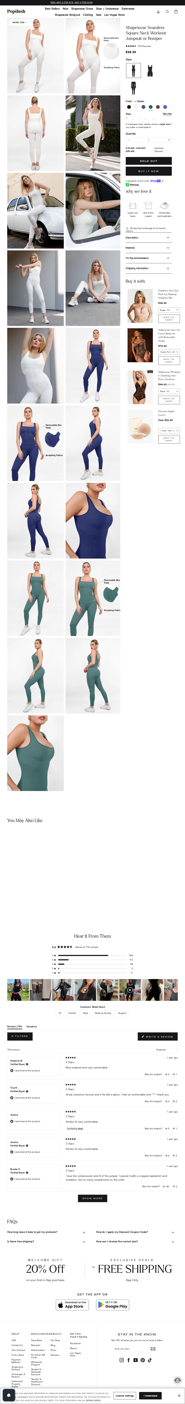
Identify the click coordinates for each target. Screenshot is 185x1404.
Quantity (131, 133)
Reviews (55, 1355)
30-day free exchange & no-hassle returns (145, 229)
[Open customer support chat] (177, 1380)
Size (149, 113)
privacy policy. (93, 1400)
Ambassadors (38, 1350)
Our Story (55, 1340)
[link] (16, 11)
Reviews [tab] (14, 1027)
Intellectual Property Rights (17, 1384)
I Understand (150, 1395)
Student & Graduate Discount (36, 1372)
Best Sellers (52, 8)
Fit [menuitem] (60, 1013)
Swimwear (128, 8)
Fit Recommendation (137, 258)
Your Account (18, 1350)
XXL (154, 119)
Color (135, 101)
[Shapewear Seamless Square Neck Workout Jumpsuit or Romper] (22, 860)
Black (129, 107)
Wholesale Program (36, 1363)
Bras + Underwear (107, 8)
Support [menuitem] (122, 1013)
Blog (53, 1345)
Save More (36, 1340)
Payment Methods (16, 1361)
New (65, 8)
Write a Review (161, 1038)
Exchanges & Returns (18, 1375)
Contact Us (17, 1345)
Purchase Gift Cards (38, 1356)
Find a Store (18, 1355)
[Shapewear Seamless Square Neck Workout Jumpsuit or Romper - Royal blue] (15, 895)
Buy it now (148, 171)
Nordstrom (75, 1343)
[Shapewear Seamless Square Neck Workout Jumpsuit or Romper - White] (10, 895)
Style (129, 59)
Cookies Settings (125, 1395)
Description (132, 237)
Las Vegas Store (114, 14)
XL (145, 119)
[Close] (179, 1396)
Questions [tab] (32, 1027)
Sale (98, 14)
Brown (158, 107)
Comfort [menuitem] (72, 1013)
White (136, 107)
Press (54, 1350)
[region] (92, 990)
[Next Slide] (175, 990)
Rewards (35, 1345)
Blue (165, 107)
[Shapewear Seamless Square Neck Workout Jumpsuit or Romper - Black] (4, 895)
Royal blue (143, 107)
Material (130, 247)
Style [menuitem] (85, 1013)
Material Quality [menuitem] (103, 1013)
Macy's (73, 1348)
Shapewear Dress (82, 8)
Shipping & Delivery (17, 1368)
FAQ (14, 1340)
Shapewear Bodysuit (67, 14)
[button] (35, 598)
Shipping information (137, 268)
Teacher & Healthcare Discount (36, 1382)
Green (151, 107)
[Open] (9, 1395)
